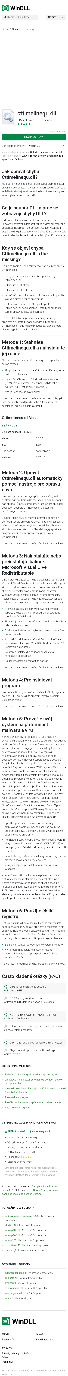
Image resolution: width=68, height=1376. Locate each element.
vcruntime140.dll (14, 1245)
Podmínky (7, 1361)
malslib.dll (11, 1298)
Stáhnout (10, 425)
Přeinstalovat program (17, 1097)
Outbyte (34, 152)
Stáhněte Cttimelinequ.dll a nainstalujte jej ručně (31, 1074)
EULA (24, 155)
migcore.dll (11, 1277)
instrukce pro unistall (51, 152)
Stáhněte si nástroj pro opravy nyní (29, 1131)
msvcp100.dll (12, 1230)
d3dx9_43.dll (12, 1225)
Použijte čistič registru (17, 1107)
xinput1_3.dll (12, 1250)
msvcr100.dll (12, 1240)
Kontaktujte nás (44, 1339)
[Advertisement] (34, 72)
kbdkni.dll (10, 1283)
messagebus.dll (14, 1293)
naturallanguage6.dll (16, 1272)
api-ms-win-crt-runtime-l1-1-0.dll (23, 1216)
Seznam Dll (8, 1339)
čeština (52, 17)
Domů (5, 29)
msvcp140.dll (12, 1235)
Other (15, 29)
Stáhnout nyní (34, 136)
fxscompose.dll (14, 1288)
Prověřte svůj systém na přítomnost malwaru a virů (33, 1102)
